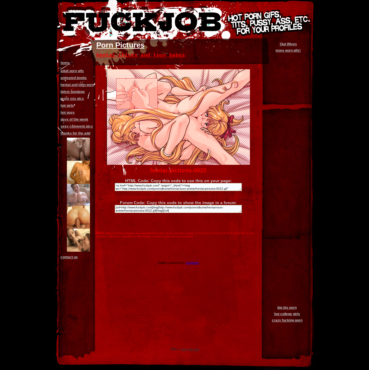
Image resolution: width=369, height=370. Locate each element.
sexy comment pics (77, 126)
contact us (69, 257)
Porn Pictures (120, 45)
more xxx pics (72, 99)
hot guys (68, 113)
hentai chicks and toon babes (140, 55)
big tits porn (287, 308)
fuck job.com (190, 349)
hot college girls (287, 314)
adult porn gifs (72, 71)
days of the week (74, 119)
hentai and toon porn (77, 85)
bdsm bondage (73, 92)
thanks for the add (75, 133)
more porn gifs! (288, 50)
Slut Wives (288, 44)
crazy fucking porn (287, 320)
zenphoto (192, 262)
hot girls (67, 106)
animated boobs (74, 78)
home (65, 63)
